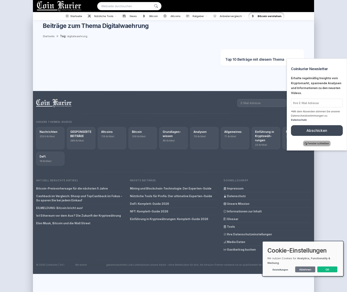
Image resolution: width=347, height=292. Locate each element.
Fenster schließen (318, 143)
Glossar (232, 219)
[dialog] (303, 259)
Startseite (49, 36)
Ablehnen (305, 269)
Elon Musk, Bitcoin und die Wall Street (63, 223)
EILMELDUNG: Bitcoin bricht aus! (59, 208)
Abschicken (317, 130)
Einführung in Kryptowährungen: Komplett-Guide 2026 (169, 219)
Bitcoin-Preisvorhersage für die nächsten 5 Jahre (72, 188)
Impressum (235, 188)
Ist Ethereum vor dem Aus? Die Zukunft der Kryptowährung (78, 215)
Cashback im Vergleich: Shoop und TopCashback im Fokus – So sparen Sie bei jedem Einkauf (79, 198)
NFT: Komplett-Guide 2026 (149, 211)
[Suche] (156, 6)
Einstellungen (280, 269)
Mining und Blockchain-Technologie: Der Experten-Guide (170, 188)
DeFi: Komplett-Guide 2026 (149, 203)
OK (327, 269)
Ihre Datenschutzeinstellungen (249, 234)
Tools (230, 226)
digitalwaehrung (77, 36)
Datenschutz (236, 196)
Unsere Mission (237, 203)
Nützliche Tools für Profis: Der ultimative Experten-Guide (171, 196)
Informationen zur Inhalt (244, 211)
